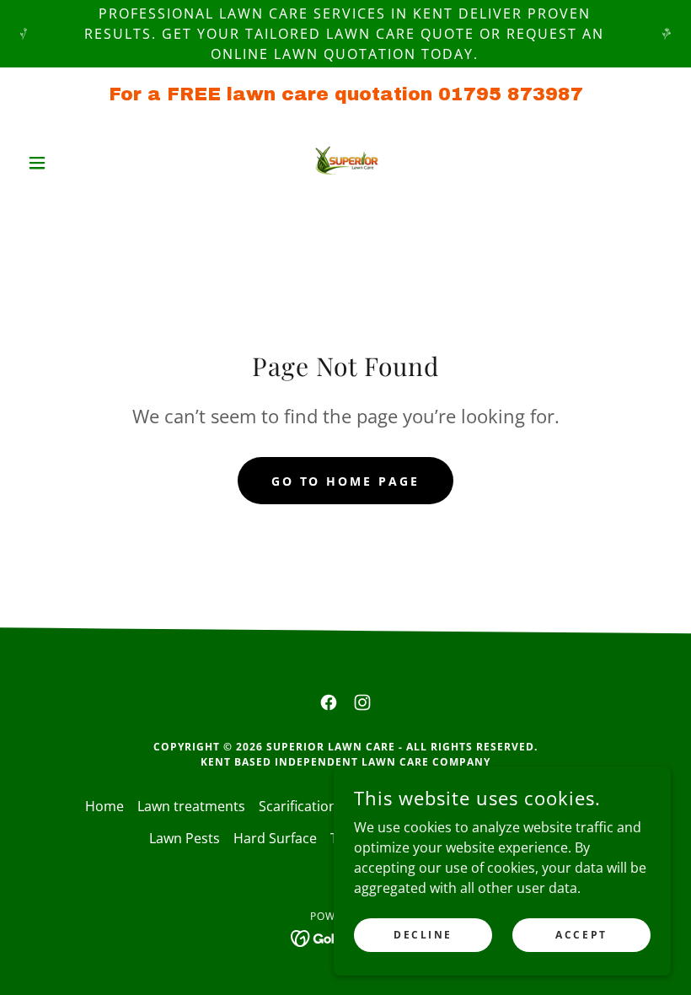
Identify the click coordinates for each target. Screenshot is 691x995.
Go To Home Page (345, 481)
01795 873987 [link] (510, 94)
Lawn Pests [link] (184, 838)
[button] (69, 163)
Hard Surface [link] (275, 838)
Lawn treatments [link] (191, 806)
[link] (345, 162)
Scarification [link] (298, 806)
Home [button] (104, 806)
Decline (423, 935)
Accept (581, 935)
